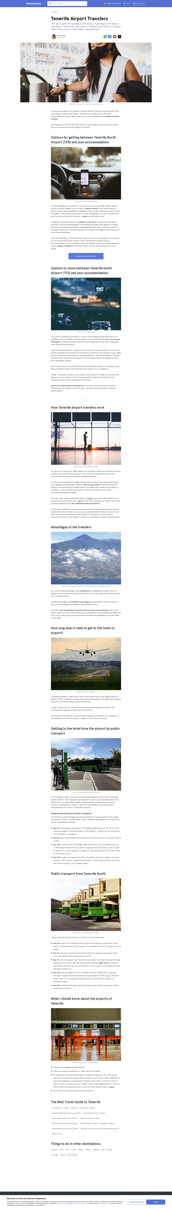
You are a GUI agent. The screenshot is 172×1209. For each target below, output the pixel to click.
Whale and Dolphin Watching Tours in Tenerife (66, 1113)
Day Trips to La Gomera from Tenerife (83, 1108)
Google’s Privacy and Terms (79, 1203)
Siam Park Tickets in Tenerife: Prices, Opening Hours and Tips (100, 1128)
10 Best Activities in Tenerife (89, 1123)
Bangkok (87, 1149)
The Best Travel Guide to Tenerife (75, 1102)
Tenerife (54, 12)
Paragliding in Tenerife (107, 1123)
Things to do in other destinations (76, 1144)
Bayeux (63, 1155)
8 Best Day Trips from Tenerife (89, 1118)
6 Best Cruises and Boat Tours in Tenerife (65, 1118)
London (73, 1149)
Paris (67, 1149)
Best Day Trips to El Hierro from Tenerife (65, 1123)
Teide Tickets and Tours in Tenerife (94, 1113)
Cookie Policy (64, 1203)
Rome (62, 1149)
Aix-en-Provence (72, 1155)
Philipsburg (96, 1149)
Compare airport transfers (86, 256)
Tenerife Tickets (57, 1134)
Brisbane (109, 1149)
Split (103, 1149)
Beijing (81, 1149)
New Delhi (55, 1155)
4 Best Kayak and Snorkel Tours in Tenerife (65, 1128)
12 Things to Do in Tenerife (60, 1108)
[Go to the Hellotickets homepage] (34, 3)
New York (55, 1149)
